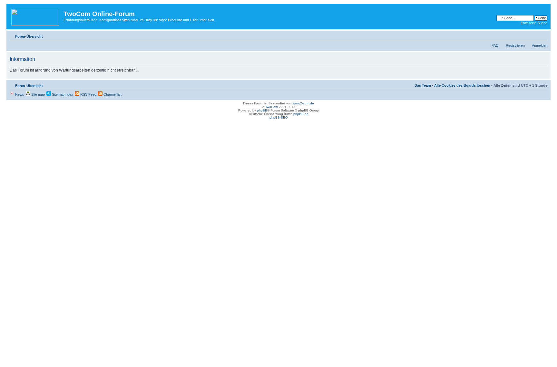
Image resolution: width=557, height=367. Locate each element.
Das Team (423, 85)
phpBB (262, 110)
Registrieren (515, 45)
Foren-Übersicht (29, 36)
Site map (37, 94)
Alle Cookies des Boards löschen (462, 85)
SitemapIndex (62, 94)
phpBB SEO (278, 117)
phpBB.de (300, 114)
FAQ (495, 45)
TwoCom (271, 107)
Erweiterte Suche (534, 23)
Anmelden (539, 45)
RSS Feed (87, 94)
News (19, 94)
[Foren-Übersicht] (36, 15)
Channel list (112, 94)
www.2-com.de (303, 103)
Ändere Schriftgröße (542, 35)
